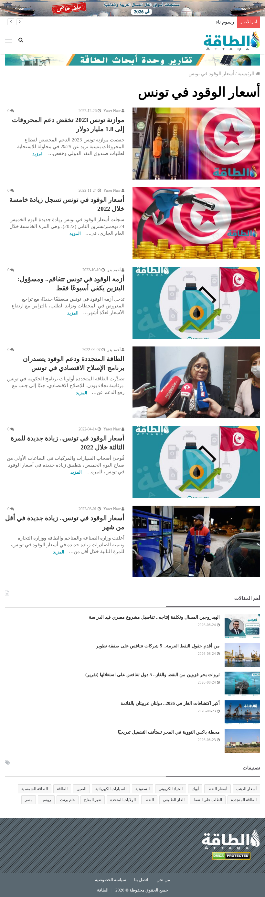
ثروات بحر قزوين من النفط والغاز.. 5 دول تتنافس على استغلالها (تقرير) (152, 674)
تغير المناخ (92, 800)
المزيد (38, 153)
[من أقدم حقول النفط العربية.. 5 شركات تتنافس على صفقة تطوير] (242, 655)
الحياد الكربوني (171, 789)
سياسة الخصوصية (110, 879)
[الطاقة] (232, 41)
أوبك (195, 789)
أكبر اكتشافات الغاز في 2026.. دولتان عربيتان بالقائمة (170, 703)
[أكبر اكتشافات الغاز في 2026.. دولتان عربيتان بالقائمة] (242, 712)
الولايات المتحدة (123, 800)
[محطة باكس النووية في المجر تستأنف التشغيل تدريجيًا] (242, 741)
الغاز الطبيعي (174, 800)
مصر (28, 800)
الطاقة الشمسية (34, 789)
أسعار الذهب (246, 789)
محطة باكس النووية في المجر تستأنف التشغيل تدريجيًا (169, 732)
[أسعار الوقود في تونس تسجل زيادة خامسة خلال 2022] (196, 223)
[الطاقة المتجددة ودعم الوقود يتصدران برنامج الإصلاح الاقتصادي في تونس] (196, 382)
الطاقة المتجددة (244, 800)
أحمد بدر (114, 270)
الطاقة (62, 789)
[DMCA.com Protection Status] (231, 857)
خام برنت (67, 800)
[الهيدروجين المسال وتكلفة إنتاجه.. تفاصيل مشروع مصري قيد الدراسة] (242, 626)
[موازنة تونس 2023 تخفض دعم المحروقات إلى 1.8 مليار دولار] (196, 144)
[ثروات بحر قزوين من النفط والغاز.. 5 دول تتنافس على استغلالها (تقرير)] (242, 684)
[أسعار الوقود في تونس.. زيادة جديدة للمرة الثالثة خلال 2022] (196, 462)
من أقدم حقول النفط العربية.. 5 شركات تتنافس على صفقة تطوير (158, 646)
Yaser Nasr (112, 110)
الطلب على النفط (208, 800)
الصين (81, 789)
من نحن (163, 879)
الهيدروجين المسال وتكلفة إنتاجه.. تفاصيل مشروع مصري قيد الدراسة (154, 617)
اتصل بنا (141, 879)
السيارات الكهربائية (110, 789)
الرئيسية (247, 73)
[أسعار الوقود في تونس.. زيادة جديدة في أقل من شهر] (196, 542)
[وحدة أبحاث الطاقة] (132, 59)
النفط (149, 800)
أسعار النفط (217, 789)
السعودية (142, 789)
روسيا (46, 800)
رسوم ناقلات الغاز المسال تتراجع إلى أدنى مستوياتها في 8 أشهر (169, 22)
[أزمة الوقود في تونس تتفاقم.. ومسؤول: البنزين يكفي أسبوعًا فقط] (196, 303)
